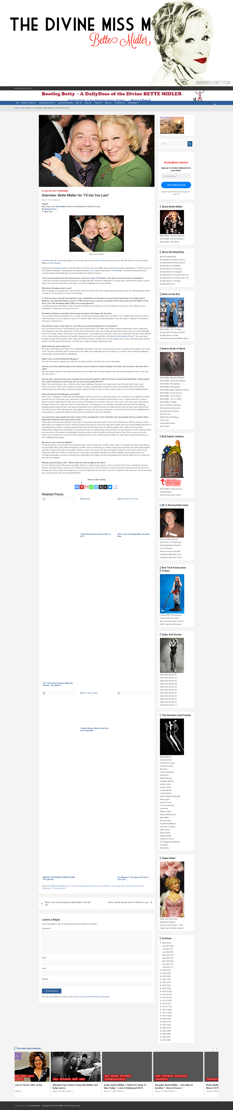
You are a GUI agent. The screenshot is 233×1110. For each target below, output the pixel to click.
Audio (19, 1079)
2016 (164, 997)
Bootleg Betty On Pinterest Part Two (174, 278)
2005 (164, 1031)
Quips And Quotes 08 (168, 696)
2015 (164, 1000)
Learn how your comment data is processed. (92, 997)
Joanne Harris (165, 787)
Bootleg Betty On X (167, 284)
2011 (164, 1013)
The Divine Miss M (49, 260)
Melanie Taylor (165, 811)
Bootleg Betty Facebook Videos (172, 332)
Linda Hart (164, 808)
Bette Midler (60, 206)
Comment (46, 928)
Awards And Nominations (65, 103)
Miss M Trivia (165, 414)
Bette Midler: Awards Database (172, 236)
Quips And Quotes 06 (168, 690)
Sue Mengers (55, 263)
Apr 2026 (166, 958)
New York (96, 278)
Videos (87, 103)
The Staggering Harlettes (170, 842)
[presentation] (213, 1048)
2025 (164, 970)
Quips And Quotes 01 (168, 675)
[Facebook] (77, 485)
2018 (164, 991)
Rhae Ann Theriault (167, 827)
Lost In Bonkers (166, 548)
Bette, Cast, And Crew (168, 919)
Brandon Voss (51, 209)
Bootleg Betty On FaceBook (171, 269)
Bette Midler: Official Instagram (172, 239)
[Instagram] (96, 485)
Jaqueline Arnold (166, 781)
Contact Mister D (133, 103)
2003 (164, 1037)
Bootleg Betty (34, 1106)
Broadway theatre (93, 886)
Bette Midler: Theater (168, 402)
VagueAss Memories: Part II (171, 557)
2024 (164, 973)
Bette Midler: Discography (170, 384)
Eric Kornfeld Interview (169, 539)
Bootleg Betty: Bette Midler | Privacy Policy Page (61, 1106)
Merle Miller (164, 817)
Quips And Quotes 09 (168, 699)
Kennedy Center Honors (169, 411)
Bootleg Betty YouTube (169, 335)
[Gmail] (86, 485)
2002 (164, 1040)
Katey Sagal (164, 799)
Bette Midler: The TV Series (171, 329)
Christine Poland (166, 766)
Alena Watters (165, 757)
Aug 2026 (166, 946)
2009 (164, 1019)
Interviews (63, 191)
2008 (164, 1022)
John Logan (94, 270)
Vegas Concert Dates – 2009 (171, 925)
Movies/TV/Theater (27, 103)
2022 (164, 979)
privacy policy (183, 192)
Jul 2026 (165, 949)
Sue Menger (46, 888)
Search (189, 144)
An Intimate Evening (179, 1079)
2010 (164, 1016)
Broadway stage (60, 268)
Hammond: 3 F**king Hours (171, 542)
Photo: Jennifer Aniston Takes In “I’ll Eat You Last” (128, 902)
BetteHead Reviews (167, 922)
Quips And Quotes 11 (168, 705)
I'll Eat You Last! (49, 191)
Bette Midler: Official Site (169, 242)
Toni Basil (164, 845)
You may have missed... (29, 1048)
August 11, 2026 (74, 1091)
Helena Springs (166, 778)
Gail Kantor (164, 775)
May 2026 (166, 955)
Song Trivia (164, 420)
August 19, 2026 (23, 1091)
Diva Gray (163, 769)
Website (45, 979)
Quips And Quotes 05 (168, 687)
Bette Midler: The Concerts (170, 396)
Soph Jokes (164, 426)
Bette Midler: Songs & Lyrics (171, 393)
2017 (164, 994)
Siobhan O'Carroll (167, 839)
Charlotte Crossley (167, 763)
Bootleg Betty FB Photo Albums (172, 263)
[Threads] (105, 485)
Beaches (78, 1076)
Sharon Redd (165, 833)
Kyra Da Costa (165, 802)
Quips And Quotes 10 (168, 702)
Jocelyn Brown (166, 790)
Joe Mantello (117, 270)
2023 (164, 976)
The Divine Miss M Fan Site (78, 1079)
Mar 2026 (166, 961)
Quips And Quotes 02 (168, 678)
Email (44, 968)
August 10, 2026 (125, 1091)
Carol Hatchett (166, 760)
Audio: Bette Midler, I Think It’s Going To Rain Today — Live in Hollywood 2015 (89, 1086)
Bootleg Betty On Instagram (171, 272)
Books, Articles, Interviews (170, 405)
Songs (46, 1079)
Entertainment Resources (170, 408)
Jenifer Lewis (165, 784)
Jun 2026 (166, 952)
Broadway (82, 886)
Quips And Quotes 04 (168, 684)
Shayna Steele (165, 836)
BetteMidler (60, 886)
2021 (164, 982)
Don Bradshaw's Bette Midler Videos (174, 338)
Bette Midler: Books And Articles (173, 381)
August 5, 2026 (176, 1091)
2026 (164, 943)
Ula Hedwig (164, 848)
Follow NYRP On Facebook (170, 615)
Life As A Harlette (167, 805)
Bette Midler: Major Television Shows (174, 390)
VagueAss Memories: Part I (171, 554)
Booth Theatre (101, 260)
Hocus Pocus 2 (145, 1076)
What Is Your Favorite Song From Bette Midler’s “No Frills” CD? (68, 903)
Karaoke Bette (165, 492)
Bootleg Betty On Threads (170, 281)
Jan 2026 (166, 967)
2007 (164, 1025)
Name (44, 958)
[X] (101, 485)
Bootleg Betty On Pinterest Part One (174, 275)
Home (17, 103)
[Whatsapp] (91, 485)
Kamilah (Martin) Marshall (170, 796)
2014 (164, 1003)
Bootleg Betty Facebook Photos (172, 260)
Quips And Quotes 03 (168, 681)
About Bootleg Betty (168, 257)
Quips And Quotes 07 (168, 693)
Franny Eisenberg (167, 772)
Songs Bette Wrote (167, 423)
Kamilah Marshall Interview (170, 545)
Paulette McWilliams (168, 824)
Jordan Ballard (165, 793)
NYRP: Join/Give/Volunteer (170, 624)
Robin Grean (165, 830)
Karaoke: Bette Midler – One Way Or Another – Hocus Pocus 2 (138, 1086)
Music (77, 103)
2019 (164, 988)
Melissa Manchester (168, 814)
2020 (164, 985)
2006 (164, 1028)
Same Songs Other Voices (170, 495)
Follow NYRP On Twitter (169, 618)
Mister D (57, 200)
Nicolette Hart (165, 821)
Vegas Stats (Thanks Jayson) (172, 928)
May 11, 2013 (47, 200)
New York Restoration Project (122, 336)
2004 (164, 1034)
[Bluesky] (110, 485)
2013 (164, 1007)
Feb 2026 (166, 964)
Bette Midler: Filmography (170, 387)
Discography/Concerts (46, 103)
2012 (164, 1010)
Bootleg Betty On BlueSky (170, 266)
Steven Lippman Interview (170, 551)
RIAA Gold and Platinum (169, 417)
